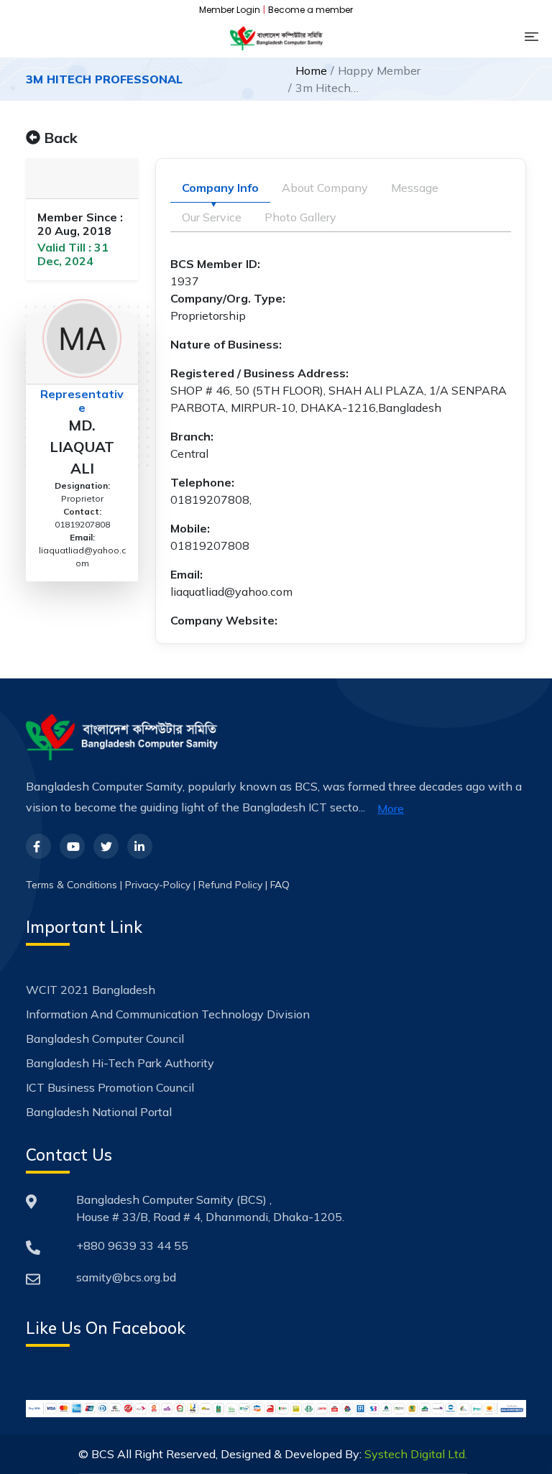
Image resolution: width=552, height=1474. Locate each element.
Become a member (310, 10)
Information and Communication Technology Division (168, 1014)
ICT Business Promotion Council (110, 1087)
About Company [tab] (325, 187)
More (390, 808)
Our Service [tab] (212, 217)
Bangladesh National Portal (99, 1112)
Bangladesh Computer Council (105, 1038)
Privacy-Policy (157, 884)
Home (311, 70)
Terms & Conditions (71, 884)
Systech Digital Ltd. (415, 1454)
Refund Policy (230, 884)
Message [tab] (414, 187)
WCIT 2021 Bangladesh (90, 989)
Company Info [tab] (220, 187)
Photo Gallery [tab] (300, 217)
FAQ (280, 884)
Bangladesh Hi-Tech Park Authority (120, 1063)
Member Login (229, 10)
